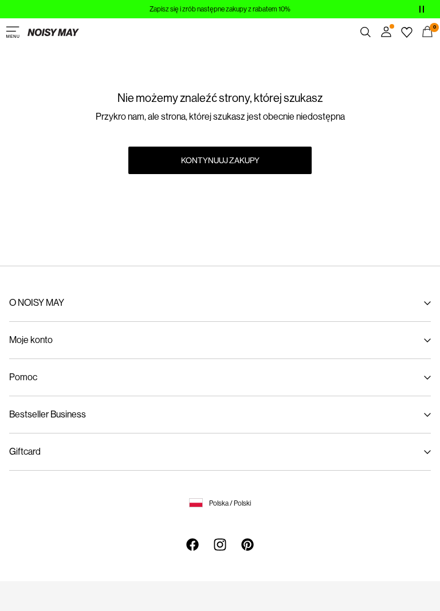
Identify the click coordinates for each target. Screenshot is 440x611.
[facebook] (192, 544)
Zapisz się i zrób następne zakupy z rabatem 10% (220, 9)
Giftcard (25, 451)
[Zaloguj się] (386, 32)
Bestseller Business (47, 414)
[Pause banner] (421, 9)
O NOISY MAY (36, 302)
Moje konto (31, 339)
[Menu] (12, 32)
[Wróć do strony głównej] (53, 32)
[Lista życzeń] (406, 32)
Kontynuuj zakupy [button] (220, 160)
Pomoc (23, 377)
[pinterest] (247, 544)
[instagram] (220, 544)
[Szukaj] (365, 32)
